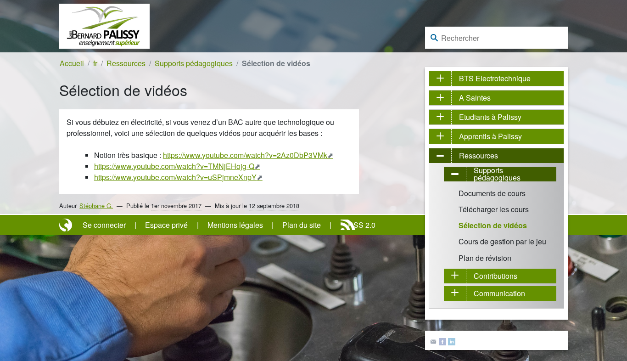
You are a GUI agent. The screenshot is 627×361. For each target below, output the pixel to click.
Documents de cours (492, 193)
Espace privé (166, 225)
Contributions (495, 276)
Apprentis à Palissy (490, 136)
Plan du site (301, 225)
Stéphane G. (96, 205)
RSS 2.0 (361, 225)
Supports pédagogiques (194, 63)
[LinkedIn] (451, 340)
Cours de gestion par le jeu (502, 241)
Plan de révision (485, 258)
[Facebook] (442, 340)
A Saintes (475, 97)
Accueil (72, 63)
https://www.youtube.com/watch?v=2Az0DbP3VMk (245, 155)
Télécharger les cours (494, 209)
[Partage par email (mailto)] (433, 340)
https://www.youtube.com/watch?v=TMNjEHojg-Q (174, 166)
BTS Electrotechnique (495, 78)
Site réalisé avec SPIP (66, 225)
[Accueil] (104, 25)
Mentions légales (235, 225)
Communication (499, 293)
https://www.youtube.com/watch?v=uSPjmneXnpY (175, 177)
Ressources (126, 63)
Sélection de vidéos (493, 225)
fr (95, 63)
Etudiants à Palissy (490, 117)
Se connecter (104, 225)
